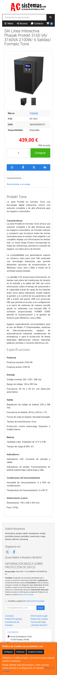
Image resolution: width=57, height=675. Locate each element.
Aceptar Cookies (35, 652)
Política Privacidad (13, 619)
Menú (10, 23)
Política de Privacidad (26, 595)
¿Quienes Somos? (39, 625)
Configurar (8, 652)
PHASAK (34, 113)
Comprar (40, 153)
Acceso (23, 23)
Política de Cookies (39, 619)
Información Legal (39, 616)
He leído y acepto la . (26, 601)
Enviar (40, 608)
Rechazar (20, 652)
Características (14, 178)
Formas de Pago (38, 622)
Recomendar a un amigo (18, 184)
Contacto (38, 23)
